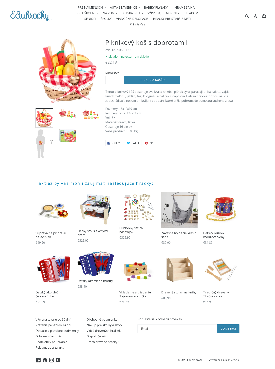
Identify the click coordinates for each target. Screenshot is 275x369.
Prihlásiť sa (137, 24)
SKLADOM (191, 13)
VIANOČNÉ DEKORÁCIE (132, 19)
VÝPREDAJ (154, 13)
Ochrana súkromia (49, 336)
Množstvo (112, 73)
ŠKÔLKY (106, 19)
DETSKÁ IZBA (131, 13)
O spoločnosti (96, 336)
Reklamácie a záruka (50, 347)
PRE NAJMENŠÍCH (91, 7)
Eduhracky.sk (194, 360)
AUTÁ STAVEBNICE (124, 7)
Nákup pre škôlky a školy (104, 325)
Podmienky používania (51, 342)
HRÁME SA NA (185, 7)
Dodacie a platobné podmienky (57, 331)
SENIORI (90, 19)
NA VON (109, 13)
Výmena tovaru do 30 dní (53, 319)
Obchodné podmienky (102, 319)
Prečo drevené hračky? (103, 342)
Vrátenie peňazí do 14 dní (53, 325)
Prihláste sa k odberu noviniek (160, 319)
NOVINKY (172, 13)
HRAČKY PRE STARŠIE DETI (172, 19)
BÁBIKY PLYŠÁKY (156, 7)
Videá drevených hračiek (104, 331)
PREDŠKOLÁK (86, 13)
